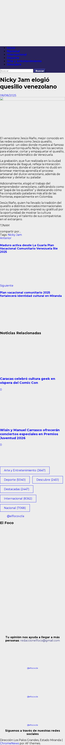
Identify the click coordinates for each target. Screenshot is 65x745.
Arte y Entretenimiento (25, 470)
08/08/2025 (8, 95)
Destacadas (16, 489)
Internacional (17, 54)
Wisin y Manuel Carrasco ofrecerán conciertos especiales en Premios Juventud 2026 (30, 434)
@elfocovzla (15, 516)
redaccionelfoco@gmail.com (40, 640)
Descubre (14, 64)
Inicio (11, 48)
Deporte (13, 58)
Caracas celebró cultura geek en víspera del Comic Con (27, 381)
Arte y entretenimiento (24, 61)
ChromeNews (9, 743)
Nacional (13, 51)
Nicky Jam (15, 234)
